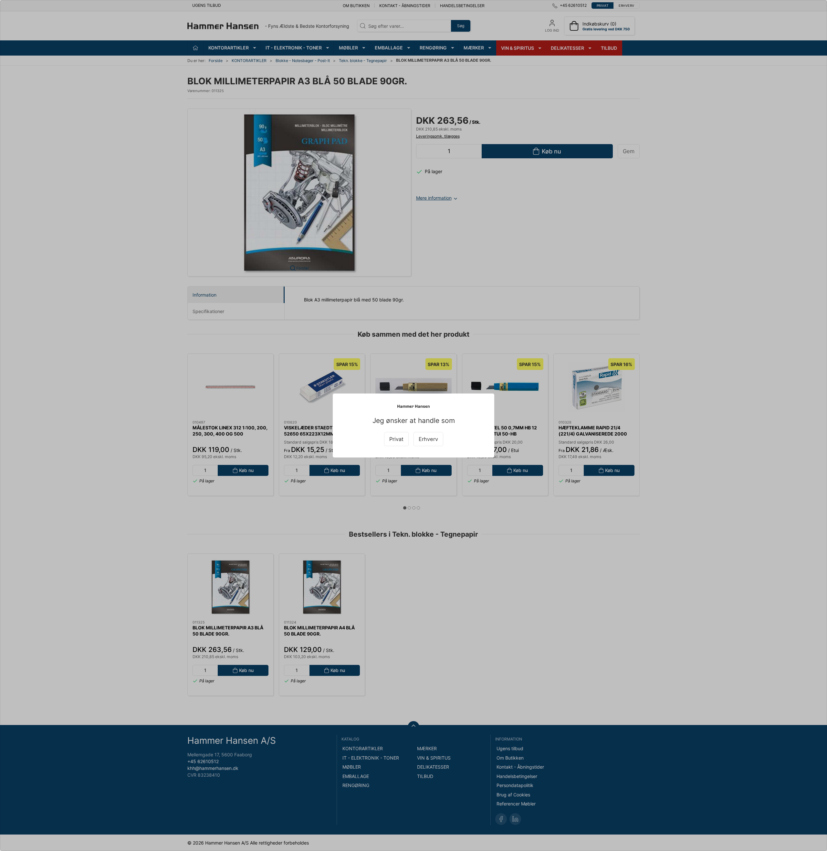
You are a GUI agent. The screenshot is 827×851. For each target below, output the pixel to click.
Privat (396, 439)
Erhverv (428, 439)
